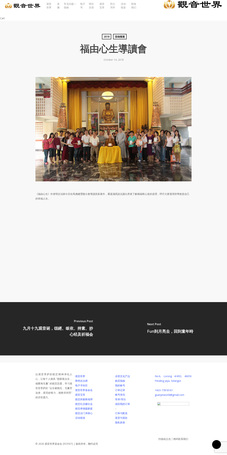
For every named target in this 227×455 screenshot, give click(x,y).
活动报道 (120, 36)
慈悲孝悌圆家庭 (84, 408)
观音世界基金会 (84, 390)
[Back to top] (113, 452)
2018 (106, 36)
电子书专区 (81, 385)
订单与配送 (121, 413)
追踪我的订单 (122, 404)
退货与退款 (121, 417)
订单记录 (120, 390)
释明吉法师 (81, 380)
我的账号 (120, 385)
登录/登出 (120, 399)
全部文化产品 (122, 376)
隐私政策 (120, 422)
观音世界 (80, 376)
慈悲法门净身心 (84, 413)
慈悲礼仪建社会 (84, 404)
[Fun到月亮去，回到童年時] (170, 328)
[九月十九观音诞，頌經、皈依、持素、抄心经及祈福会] (57, 328)
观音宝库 (80, 394)
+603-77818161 (164, 390)
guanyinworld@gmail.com (169, 395)
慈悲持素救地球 (84, 399)
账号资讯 (120, 394)
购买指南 (120, 380)
